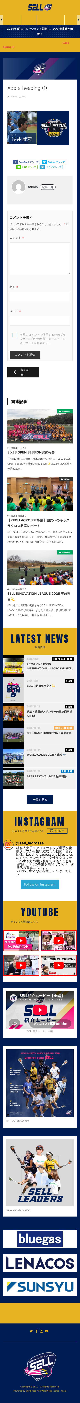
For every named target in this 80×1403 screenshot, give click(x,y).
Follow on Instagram (40, 884)
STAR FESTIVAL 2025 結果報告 (47, 776)
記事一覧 (47, 187)
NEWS (28, 19)
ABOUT (11, 19)
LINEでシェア (29, 167)
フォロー (59, 830)
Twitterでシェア (56, 162)
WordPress (31, 1391)
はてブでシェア (54, 167)
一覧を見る (40, 799)
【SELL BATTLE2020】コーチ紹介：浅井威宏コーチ (34, 43)
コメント (17, 237)
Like (15, 162)
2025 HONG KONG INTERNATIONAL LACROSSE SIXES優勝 (50, 666)
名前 (14, 286)
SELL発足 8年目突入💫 (41, 685)
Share (18, 167)
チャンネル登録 (56, 921)
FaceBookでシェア (29, 162)
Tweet (44, 162)
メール (15, 311)
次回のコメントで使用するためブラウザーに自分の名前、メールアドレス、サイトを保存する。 (43, 339)
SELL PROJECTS (49, 19)
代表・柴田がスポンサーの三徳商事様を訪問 (49, 713)
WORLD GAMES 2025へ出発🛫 (46, 754)
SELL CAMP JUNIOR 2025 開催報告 (49, 733)
